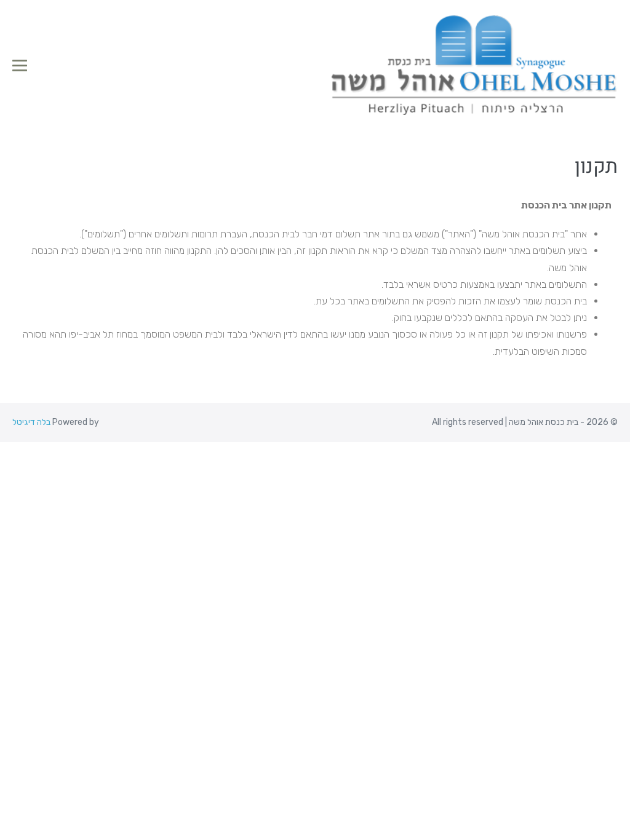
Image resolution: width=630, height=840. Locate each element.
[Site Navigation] (19, 65)
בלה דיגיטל (31, 422)
